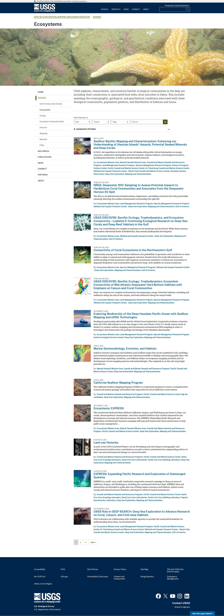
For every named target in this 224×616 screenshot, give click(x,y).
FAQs (42, 145)
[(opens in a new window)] (158, 596)
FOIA (63, 569)
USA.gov (64, 577)
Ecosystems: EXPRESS (109, 408)
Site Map (144, 569)
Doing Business (147, 577)
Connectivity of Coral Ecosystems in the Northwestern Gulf (133, 250)
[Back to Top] (215, 607)
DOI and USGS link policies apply (175, 570)
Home (40, 92)
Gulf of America (182, 206)
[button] (122, 129)
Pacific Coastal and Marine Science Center (126, 168)
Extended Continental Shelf (52, 122)
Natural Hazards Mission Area (133, 162)
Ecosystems (45, 110)
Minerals (43, 139)
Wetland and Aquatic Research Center (110, 171)
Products (116, 9)
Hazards (43, 127)
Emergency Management (172, 578)
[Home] (44, 11)
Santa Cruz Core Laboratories (134, 460)
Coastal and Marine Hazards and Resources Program (146, 368)
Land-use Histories (106, 442)
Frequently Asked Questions (177, 5)
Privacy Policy (120, 569)
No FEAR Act (39, 577)
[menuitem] (104, 8)
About (146, 9)
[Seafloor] (112, 57)
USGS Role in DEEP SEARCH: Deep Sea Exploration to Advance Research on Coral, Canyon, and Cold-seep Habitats (142, 513)
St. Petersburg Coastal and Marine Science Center (167, 168)
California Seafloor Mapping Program (118, 382)
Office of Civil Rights (43, 584)
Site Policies (92, 569)
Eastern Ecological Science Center (109, 337)
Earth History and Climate (51, 104)
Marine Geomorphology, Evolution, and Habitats (125, 348)
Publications (44, 157)
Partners (43, 175)
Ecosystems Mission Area (108, 162)
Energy (43, 116)
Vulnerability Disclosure (97, 577)
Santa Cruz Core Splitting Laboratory (164, 460)
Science (104, 9)
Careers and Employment (119, 578)
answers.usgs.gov (182, 607)
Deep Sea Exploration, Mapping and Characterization (62, 17)
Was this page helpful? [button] (202, 613)
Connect (136, 9)
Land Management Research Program (118, 165)
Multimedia (43, 151)
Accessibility (39, 569)
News (126, 9)
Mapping (43, 133)
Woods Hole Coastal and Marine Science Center (149, 171)
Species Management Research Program (153, 165)
